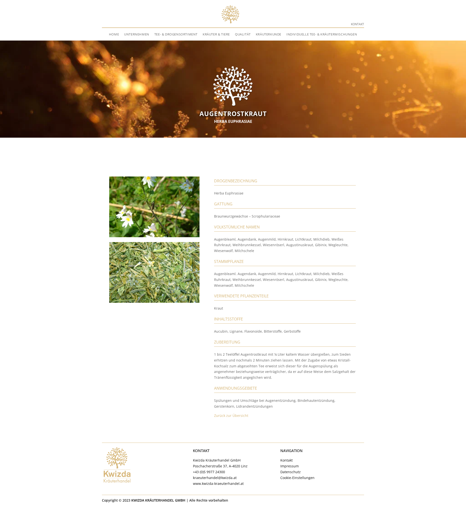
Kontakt (357, 24)
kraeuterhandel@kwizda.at (215, 477)
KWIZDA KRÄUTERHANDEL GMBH (158, 500)
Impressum (289, 466)
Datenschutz (290, 472)
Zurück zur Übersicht (231, 415)
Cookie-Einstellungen (297, 477)
